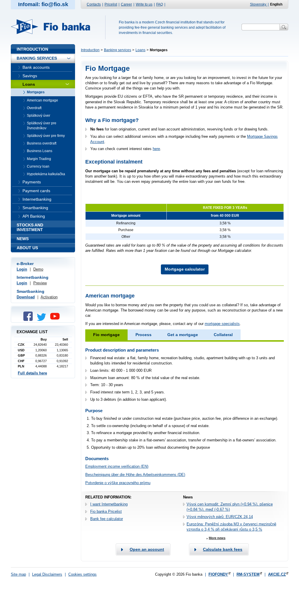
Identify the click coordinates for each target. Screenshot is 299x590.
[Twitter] (43, 319)
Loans (140, 50)
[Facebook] (29, 319)
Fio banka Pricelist (106, 511)
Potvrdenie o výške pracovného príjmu (117, 483)
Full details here (32, 373)
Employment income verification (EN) (116, 466)
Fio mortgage (106, 334)
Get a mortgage (182, 334)
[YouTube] (56, 319)
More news (217, 538)
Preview (40, 283)
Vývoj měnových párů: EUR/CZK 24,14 (220, 517)
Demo (38, 269)
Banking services (117, 50)
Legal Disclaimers (47, 574)
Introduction (90, 50)
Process (143, 334)
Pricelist (111, 4)
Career (126, 4)
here (156, 149)
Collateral (223, 334)
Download (26, 297)
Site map (18, 574)
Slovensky (258, 4)
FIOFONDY (218, 574)
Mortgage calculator (185, 269)
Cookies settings (82, 574)
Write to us (144, 4)
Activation (49, 297)
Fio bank (54, 26)
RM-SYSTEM (248, 574)
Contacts (94, 4)
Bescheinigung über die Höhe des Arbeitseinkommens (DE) (135, 474)
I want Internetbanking (109, 504)
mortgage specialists (222, 323)
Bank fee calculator (106, 519)
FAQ (159, 4)
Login (22, 269)
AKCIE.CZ (277, 574)
